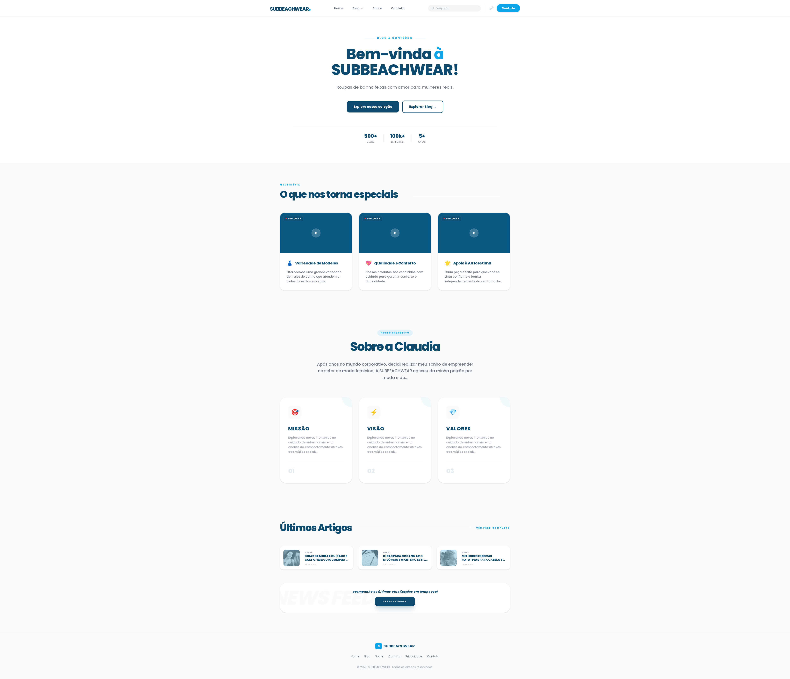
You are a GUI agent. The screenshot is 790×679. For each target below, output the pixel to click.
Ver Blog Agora (395, 601)
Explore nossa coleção (372, 106)
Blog (355, 8)
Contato (397, 8)
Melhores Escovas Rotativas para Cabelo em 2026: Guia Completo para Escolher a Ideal (483, 561)
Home (338, 8)
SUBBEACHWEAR (396, 646)
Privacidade (413, 656)
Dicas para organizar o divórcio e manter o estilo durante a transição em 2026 (405, 561)
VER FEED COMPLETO (493, 528)
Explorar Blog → (422, 106)
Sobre (377, 8)
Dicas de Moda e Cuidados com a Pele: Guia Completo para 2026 (326, 559)
